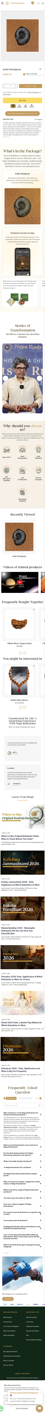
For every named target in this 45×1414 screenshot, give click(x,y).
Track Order (29, 1322)
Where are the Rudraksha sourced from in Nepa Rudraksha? (21, 1146)
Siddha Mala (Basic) (19, 700)
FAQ (27, 1335)
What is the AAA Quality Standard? (18, 1161)
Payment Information (32, 1331)
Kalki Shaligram (19, 556)
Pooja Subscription (8, 1335)
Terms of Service (8, 1365)
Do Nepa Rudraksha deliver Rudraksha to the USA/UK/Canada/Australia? (22, 1227)
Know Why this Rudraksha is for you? (21, 113)
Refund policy (7, 1317)
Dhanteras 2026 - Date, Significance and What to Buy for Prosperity (20, 1069)
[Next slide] (24, 653)
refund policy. (7, 94)
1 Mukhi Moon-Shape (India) (19, 643)
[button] (5, 378)
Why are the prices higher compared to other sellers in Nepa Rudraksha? (22, 1183)
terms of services (33, 92)
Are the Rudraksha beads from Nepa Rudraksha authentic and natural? (18, 1154)
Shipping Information (32, 1326)
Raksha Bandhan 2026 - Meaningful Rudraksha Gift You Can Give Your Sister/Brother (18, 931)
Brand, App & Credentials (25, 1098)
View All (6, 1253)
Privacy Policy (7, 1322)
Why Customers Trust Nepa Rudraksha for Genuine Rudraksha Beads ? (21, 1114)
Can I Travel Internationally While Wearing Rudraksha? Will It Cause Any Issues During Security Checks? (21, 1237)
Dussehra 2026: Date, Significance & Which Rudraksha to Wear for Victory (21, 978)
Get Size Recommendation (34, 1340)
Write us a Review (8, 1360)
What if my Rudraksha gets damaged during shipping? (22, 1246)
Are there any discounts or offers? (18, 1198)
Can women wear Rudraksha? (16, 1220)
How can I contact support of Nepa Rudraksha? (17, 1205)
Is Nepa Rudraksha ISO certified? (17, 1167)
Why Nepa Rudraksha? (10, 1351)
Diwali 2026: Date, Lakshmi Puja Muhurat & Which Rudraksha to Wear (21, 1024)
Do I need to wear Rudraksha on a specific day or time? (22, 1213)
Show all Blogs (22, 800)
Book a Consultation (9, 1331)
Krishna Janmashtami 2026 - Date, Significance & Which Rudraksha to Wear (20, 883)
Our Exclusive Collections (11, 1326)
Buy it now (22, 100)
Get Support (8, 1298)
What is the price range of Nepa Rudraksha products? (21, 1191)
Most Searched (11, 1098)
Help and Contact (31, 1317)
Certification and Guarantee (11, 1356)
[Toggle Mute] (7, 347)
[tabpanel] (22, 35)
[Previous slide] (20, 653)
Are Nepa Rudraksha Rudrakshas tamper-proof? (21, 1174)
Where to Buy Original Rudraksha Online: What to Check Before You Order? (20, 837)
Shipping (39, 119)
